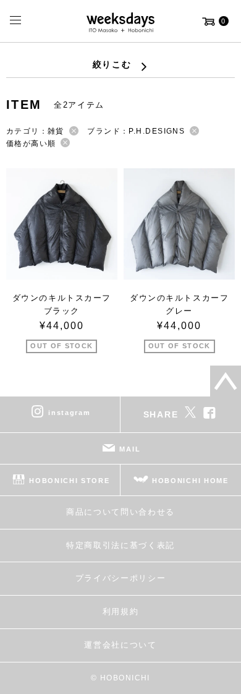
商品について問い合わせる (120, 511)
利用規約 (121, 611)
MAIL (129, 449)
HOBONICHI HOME (190, 480)
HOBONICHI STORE (69, 480)
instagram (69, 412)
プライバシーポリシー (120, 578)
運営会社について (120, 644)
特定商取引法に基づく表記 (120, 545)
